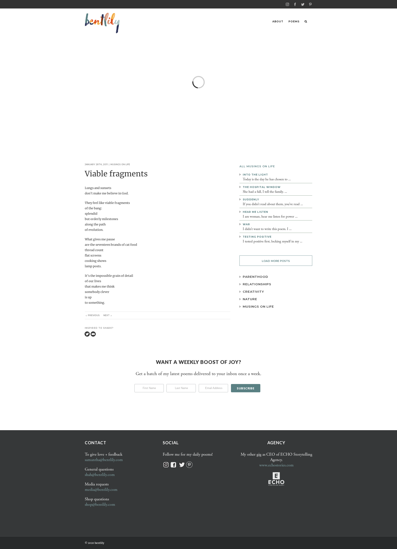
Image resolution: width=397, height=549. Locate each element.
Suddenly (251, 199)
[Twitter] (87, 334)
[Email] (93, 334)
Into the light (255, 174)
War (246, 224)
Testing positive (257, 236)
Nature (250, 299)
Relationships (257, 284)
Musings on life (120, 164)
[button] (306, 21)
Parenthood (255, 277)
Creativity (253, 292)
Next (106, 315)
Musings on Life (258, 306)
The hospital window (262, 187)
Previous (94, 315)
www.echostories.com (276, 465)
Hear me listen (255, 211)
